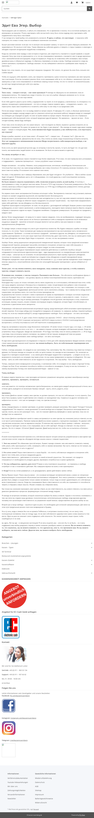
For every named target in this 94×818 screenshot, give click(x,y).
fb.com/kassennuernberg (20, 696)
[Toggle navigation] (3, 1)
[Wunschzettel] (77, 2)
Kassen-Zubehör (8, 560)
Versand (36, 809)
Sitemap (38, 790)
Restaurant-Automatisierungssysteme (16, 556)
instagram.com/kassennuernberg (23, 718)
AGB (36, 786)
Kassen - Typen (8, 547)
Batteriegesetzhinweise (44, 798)
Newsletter (12, 798)
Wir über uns (13, 786)
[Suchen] (89, 8)
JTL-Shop (82, 815)
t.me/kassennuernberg (19, 740)
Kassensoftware (8, 564)
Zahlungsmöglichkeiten (16, 790)
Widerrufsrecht (41, 803)
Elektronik (5, 569)
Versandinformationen (16, 794)
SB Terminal (6, 552)
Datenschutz (40, 782)
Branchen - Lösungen (10, 543)
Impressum (39, 794)
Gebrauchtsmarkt (8, 573)
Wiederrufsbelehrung (43, 778)
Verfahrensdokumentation (18, 778)
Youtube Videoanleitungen (18, 782)
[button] (71, 2)
